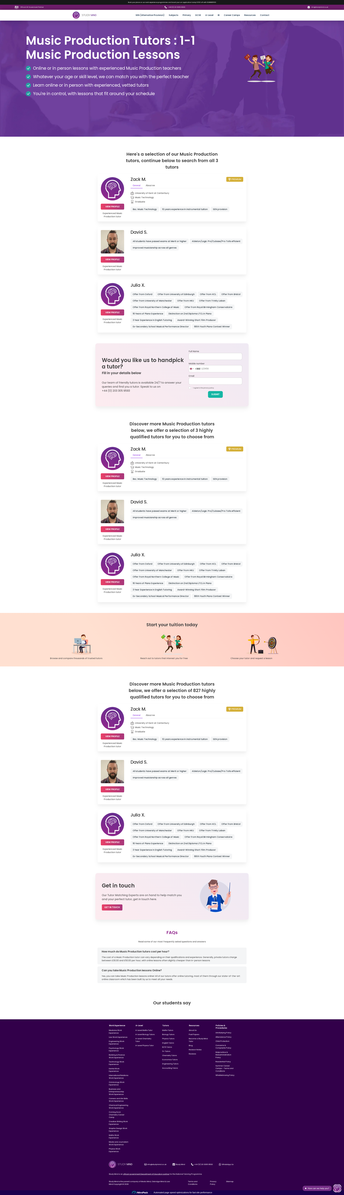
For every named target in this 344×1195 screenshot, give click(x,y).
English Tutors (168, 1043)
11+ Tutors (166, 1051)
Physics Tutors (168, 1038)
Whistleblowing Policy (225, 1075)
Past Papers (194, 1034)
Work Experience (117, 1025)
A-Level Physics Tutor (144, 1045)
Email (191, 375)
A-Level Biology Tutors (145, 1034)
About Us (193, 1030)
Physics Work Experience (114, 1150)
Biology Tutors (168, 1034)
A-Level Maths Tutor (144, 1030)
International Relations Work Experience (118, 1076)
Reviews (192, 1054)
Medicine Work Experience (115, 1031)
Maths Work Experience (114, 1136)
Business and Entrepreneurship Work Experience (116, 1092)
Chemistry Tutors (169, 1055)
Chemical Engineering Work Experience (118, 1106)
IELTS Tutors (167, 1047)
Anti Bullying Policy (223, 1032)
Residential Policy (223, 1061)
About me (150, 185)
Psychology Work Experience (116, 1049)
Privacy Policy (213, 1182)
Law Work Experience (118, 1037)
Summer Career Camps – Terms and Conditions (224, 1068)
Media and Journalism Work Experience (118, 1143)
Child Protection (222, 1041)
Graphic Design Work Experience (118, 1129)
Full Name (194, 351)
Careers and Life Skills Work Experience (118, 1099)
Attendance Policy (223, 1037)
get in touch (112, 907)
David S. (139, 232)
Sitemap (230, 1181)
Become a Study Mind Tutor (198, 1040)
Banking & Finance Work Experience (117, 1056)
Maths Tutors (167, 1030)
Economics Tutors (170, 1059)
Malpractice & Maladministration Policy (223, 1055)
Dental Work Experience (114, 1070)
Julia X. (138, 285)
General (136, 185)
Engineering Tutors (170, 1063)
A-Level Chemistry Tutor (143, 1040)
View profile (112, 206)
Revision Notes (195, 1049)
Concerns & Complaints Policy (223, 1046)
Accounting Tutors (170, 1068)
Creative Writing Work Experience (118, 1122)
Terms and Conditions (192, 1182)
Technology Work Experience (116, 1063)
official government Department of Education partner (146, 1174)
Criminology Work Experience (116, 1083)
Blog (191, 1045)
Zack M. (138, 179)
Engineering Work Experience (116, 1042)
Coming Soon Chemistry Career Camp (116, 1115)
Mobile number (197, 363)
